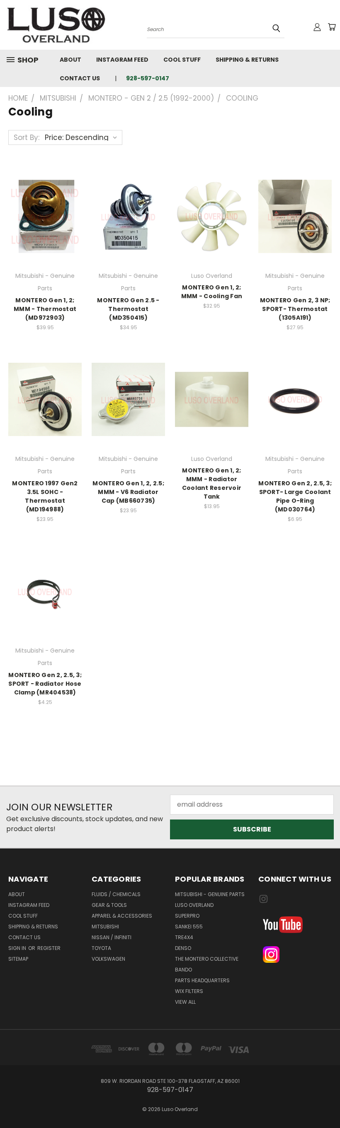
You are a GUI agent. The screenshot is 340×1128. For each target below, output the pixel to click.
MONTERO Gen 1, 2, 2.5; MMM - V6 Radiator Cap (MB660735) (128, 492)
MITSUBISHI (105, 926)
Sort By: (26, 137)
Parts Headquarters (202, 980)
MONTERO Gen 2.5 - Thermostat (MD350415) (128, 309)
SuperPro (187, 915)
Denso (183, 948)
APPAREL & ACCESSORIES (122, 915)
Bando (183, 969)
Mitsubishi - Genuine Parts (210, 894)
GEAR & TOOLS (109, 905)
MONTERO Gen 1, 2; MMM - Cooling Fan (211, 291)
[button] (295, 924)
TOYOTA (101, 948)
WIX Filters (189, 991)
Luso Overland (194, 905)
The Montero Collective (206, 958)
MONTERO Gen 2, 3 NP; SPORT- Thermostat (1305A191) (295, 309)
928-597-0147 (147, 78)
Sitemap (18, 958)
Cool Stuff (182, 59)
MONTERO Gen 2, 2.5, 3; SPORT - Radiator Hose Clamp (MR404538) (45, 684)
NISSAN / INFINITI (111, 937)
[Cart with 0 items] (332, 27)
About (70, 59)
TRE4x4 (184, 937)
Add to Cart (45, 215)
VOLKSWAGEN (108, 958)
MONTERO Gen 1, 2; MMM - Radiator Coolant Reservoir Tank (211, 483)
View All (185, 1001)
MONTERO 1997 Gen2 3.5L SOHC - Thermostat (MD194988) (45, 496)
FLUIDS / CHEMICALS (116, 894)
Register (49, 948)
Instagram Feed (122, 59)
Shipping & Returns (247, 59)
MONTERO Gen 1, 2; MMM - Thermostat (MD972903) (45, 309)
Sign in (17, 948)
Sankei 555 (189, 926)
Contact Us (80, 78)
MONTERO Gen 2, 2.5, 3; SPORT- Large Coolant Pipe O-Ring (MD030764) (295, 496)
